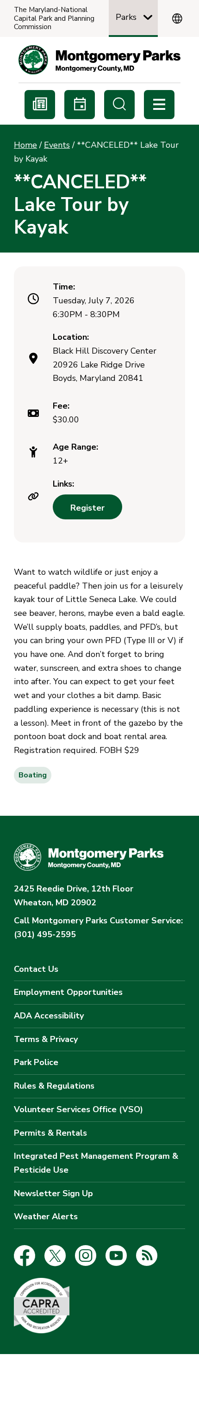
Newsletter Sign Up (53, 1193)
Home (25, 145)
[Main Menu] (159, 104)
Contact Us (36, 969)
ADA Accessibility (49, 1015)
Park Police (36, 1062)
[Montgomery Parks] (99, 59)
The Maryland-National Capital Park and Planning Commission (54, 18)
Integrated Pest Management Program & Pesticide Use (96, 1162)
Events (57, 145)
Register (87, 507)
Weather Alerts (46, 1216)
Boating (33, 775)
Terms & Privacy (46, 1039)
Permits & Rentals (50, 1132)
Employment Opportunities (68, 992)
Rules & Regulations (54, 1085)
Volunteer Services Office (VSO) (78, 1109)
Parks (126, 17)
